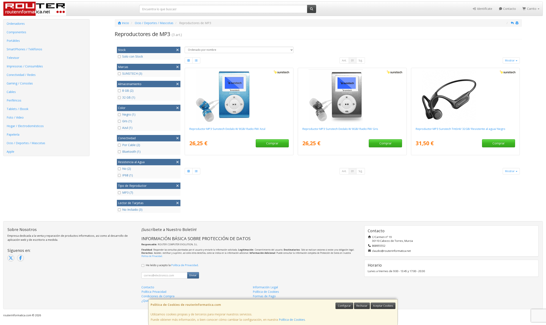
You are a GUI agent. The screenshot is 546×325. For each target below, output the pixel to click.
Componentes (16, 32)
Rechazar (361, 306)
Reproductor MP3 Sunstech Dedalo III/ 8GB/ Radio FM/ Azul (227, 129)
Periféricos (14, 100)
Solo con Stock (132, 56)
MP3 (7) (127, 192)
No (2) (126, 169)
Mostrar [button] (510, 60)
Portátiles (13, 41)
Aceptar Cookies (383, 306)
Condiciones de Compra (157, 296)
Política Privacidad (153, 292)
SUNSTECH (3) (132, 73)
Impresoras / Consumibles (25, 66)
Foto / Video (15, 117)
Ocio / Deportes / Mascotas (26, 143)
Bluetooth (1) (131, 151)
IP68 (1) (127, 175)
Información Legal (265, 287)
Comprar (272, 143)
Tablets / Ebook (17, 109)
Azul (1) (127, 128)
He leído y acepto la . (172, 265)
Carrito (531, 9)
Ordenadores (16, 24)
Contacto (509, 9)
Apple (10, 151)
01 (352, 60)
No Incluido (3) (132, 209)
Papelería (13, 134)
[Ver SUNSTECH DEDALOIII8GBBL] (239, 96)
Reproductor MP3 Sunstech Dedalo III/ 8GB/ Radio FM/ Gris (340, 129)
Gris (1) (127, 121)
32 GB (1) (128, 97)
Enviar (193, 275)
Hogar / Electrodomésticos (25, 126)
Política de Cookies (292, 320)
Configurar (344, 306)
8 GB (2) (128, 91)
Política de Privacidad (151, 256)
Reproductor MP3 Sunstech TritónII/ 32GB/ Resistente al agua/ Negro (460, 129)
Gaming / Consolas (20, 83)
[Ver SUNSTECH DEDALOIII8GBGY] (352, 96)
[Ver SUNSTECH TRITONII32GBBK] (465, 96)
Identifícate (484, 9)
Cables (11, 92)
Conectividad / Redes (21, 75)
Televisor (13, 58)
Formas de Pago (264, 296)
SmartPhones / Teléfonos (24, 49)
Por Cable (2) (131, 145)
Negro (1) (128, 114)
